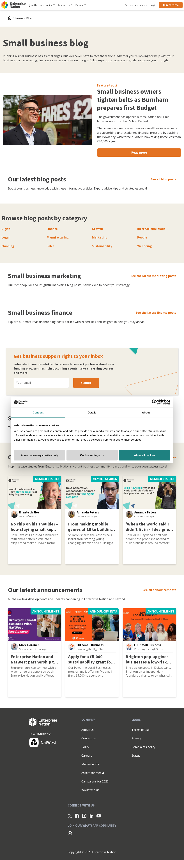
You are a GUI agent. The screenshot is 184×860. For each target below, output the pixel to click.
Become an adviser (136, 5)
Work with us (90, 790)
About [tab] (146, 412)
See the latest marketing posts (153, 276)
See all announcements (159, 590)
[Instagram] (84, 816)
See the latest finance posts (156, 313)
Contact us (88, 738)
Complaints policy (143, 747)
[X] (70, 816)
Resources (64, 5)
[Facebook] (77, 816)
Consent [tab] (38, 412)
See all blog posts (163, 179)
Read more (139, 153)
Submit (86, 383)
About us (87, 730)
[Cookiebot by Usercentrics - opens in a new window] (154, 402)
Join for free (171, 5)
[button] (14, 514)
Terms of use (141, 730)
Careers (86, 756)
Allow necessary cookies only (39, 455)
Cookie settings (90, 455)
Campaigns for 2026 (95, 781)
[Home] (11, 18)
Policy (85, 747)
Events (79, 5)
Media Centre (90, 764)
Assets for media (92, 773)
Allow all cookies (144, 455)
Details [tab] (92, 412)
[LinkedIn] (91, 816)
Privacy (136, 738)
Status (136, 756)
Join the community (40, 5)
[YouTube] (98, 816)
